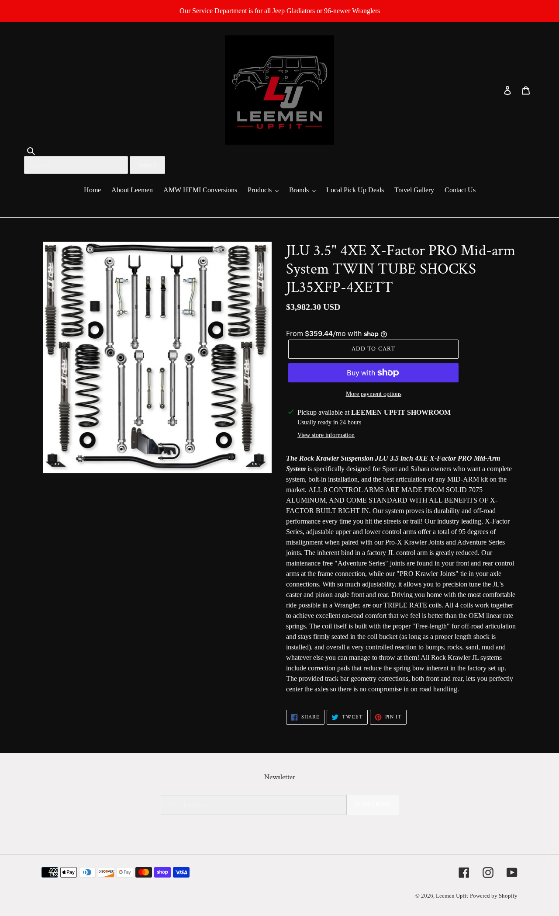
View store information (326, 435)
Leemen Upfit (452, 895)
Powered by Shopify (494, 895)
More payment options (373, 394)
